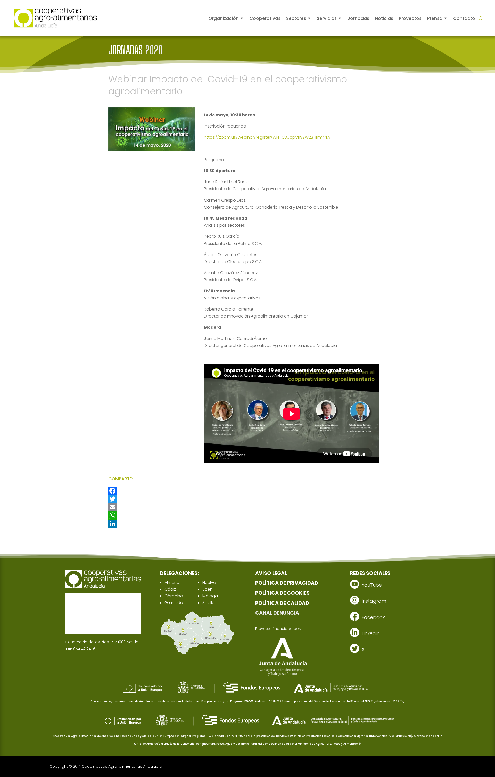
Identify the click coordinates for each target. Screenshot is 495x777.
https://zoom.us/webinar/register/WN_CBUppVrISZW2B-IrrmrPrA (267, 137)
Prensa (434, 18)
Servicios (327, 18)
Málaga (210, 596)
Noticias (384, 18)
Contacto (464, 18)
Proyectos (410, 18)
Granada (173, 603)
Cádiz (170, 589)
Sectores (296, 18)
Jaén (207, 589)
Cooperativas (265, 18)
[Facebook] (247, 491)
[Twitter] (247, 499)
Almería (171, 582)
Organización (224, 18)
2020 (154, 50)
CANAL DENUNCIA (277, 612)
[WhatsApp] (247, 515)
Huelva (209, 582)
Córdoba (173, 596)
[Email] (247, 507)
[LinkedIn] (247, 524)
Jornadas (358, 18)
